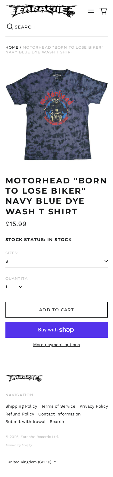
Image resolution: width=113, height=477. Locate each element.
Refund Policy (19, 414)
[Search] (10, 27)
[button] (103, 11)
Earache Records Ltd (39, 437)
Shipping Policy (21, 406)
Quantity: (17, 278)
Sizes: (12, 253)
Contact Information (59, 414)
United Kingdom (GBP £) (30, 462)
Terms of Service (58, 406)
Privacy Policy (94, 406)
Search (57, 421)
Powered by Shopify (18, 445)
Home (12, 47)
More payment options (56, 344)
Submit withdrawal (25, 421)
